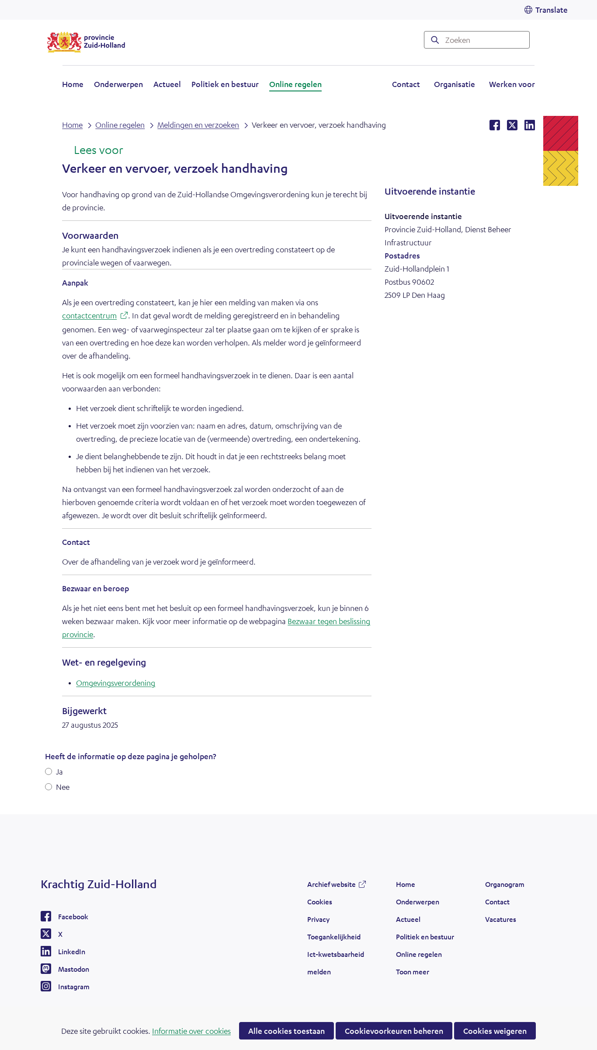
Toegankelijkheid (334, 936)
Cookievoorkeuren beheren (394, 1031)
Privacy (318, 919)
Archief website (331, 886)
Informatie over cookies (191, 1031)
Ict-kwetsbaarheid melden (335, 963)
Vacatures (500, 919)
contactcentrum (95, 316)
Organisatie (454, 84)
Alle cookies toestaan (286, 1031)
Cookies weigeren (495, 1031)
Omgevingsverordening (115, 682)
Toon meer (412, 973)
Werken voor (512, 85)
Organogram (504, 884)
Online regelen (295, 84)
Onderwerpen (118, 84)
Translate (551, 9)
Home (72, 84)
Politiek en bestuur (225, 84)
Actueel (167, 84)
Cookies (319, 901)
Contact (406, 84)
